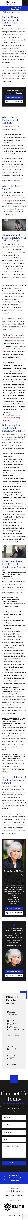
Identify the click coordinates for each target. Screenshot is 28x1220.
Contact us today (11, 831)
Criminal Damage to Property (11, 1048)
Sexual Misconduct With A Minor (12, 1013)
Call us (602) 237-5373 (15, 912)
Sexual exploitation (8, 126)
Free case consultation (14, 97)
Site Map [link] (19, 1215)
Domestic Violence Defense (11, 1057)
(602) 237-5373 (14, 7)
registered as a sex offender (14, 338)
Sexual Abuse (13, 1035)
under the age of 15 (8, 201)
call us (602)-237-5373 (15, 101)
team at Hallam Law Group (13, 68)
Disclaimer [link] (14, 1215)
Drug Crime (12, 1065)
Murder (10, 1041)
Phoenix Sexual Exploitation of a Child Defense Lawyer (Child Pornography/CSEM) (16, 1025)
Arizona (17, 181)
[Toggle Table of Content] (17, 12)
